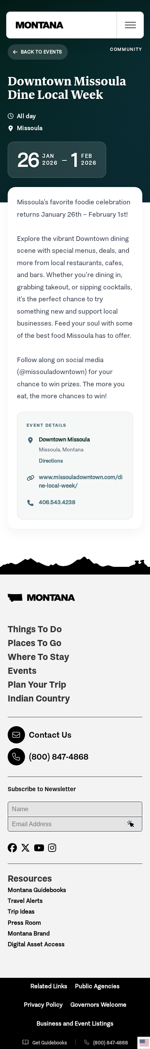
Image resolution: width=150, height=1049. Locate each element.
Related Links (48, 986)
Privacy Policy (43, 1004)
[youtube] (39, 848)
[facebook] (12, 848)
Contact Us (50, 735)
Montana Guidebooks (37, 890)
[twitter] (25, 848)
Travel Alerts (25, 900)
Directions (51, 461)
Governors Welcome (98, 1004)
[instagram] (52, 848)
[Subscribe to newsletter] (130, 824)
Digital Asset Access (36, 944)
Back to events (41, 52)
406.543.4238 (57, 502)
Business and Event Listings (75, 1023)
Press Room (24, 922)
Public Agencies (97, 986)
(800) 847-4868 (58, 757)
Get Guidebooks (49, 1043)
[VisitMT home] (35, 25)
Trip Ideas (21, 911)
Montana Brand (29, 933)
